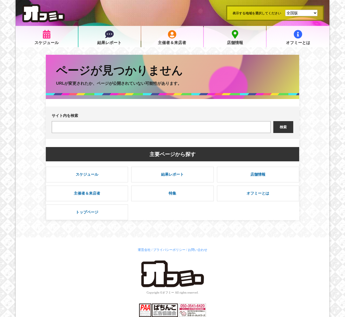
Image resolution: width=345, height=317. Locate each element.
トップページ (87, 212)
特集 (172, 193)
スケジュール (46, 42)
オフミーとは (298, 42)
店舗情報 (235, 42)
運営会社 (144, 250)
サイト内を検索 (65, 115)
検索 (283, 127)
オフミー (168, 292)
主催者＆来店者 (172, 42)
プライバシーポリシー (169, 250)
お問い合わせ (197, 250)
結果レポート (109, 42)
